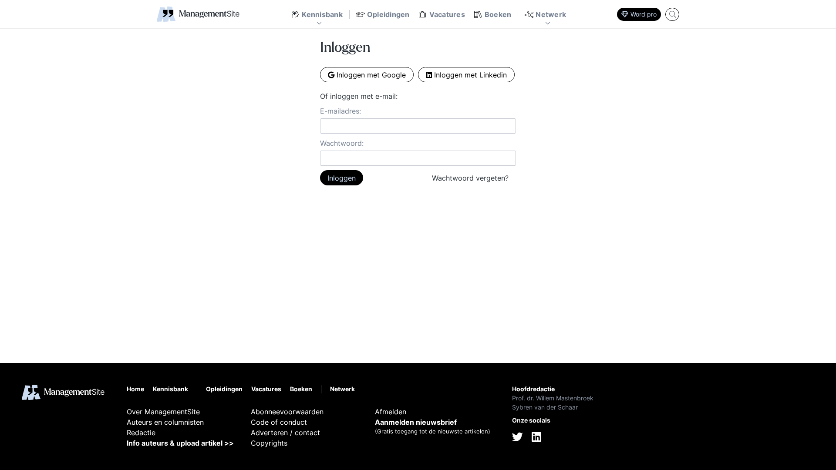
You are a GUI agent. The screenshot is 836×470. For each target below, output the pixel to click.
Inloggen (341, 178)
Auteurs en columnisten (165, 422)
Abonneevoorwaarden (287, 411)
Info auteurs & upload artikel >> (180, 443)
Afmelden (390, 411)
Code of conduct (279, 422)
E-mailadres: (340, 111)
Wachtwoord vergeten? (470, 178)
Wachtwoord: (342, 143)
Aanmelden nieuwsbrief (416, 422)
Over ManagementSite (163, 411)
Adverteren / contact (285, 432)
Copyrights (269, 443)
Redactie (141, 432)
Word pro (643, 14)
